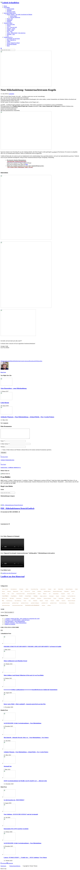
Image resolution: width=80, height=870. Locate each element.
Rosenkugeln (32, 361)
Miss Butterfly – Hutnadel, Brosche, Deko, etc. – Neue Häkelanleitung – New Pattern (26, 737)
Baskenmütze (15, 591)
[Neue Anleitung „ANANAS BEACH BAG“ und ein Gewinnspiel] (9, 811)
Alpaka (27, 589)
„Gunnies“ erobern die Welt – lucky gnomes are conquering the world (22, 618)
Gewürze (43, 605)
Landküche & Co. (8, 37)
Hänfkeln (16, 361)
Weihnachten (39, 361)
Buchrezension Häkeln (31, 593)
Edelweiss (33, 598)
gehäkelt (9, 21)
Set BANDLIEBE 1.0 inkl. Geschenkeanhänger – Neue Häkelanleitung (22, 723)
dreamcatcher (18, 598)
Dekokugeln (4, 361)
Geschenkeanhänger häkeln (17, 605)
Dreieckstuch (26, 598)
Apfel (55, 589)
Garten (8, 361)
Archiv (2, 612)
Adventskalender (14, 589)
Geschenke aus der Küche (13, 38)
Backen (3, 591)
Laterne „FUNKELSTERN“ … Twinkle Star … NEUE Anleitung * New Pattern (25, 857)
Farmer (25, 600)
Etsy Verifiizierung (18, 600)
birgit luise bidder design (10, 13)
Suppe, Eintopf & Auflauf (13, 43)
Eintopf (55, 598)
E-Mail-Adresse (5, 444)
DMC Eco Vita (4, 598)
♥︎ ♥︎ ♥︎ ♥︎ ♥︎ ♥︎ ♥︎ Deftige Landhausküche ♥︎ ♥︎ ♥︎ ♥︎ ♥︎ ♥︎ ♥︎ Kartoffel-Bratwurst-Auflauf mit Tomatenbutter (30, 689)
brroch (13, 593)
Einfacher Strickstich (47, 598)
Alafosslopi (21, 589)
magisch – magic (11, 28)
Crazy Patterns (5, 596)
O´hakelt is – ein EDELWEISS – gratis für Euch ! (17, 620)
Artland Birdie (60, 589)
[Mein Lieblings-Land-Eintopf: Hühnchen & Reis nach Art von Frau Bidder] (9, 672)
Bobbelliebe (66, 591)
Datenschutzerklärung (15, 866)
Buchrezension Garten (21, 593)
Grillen (8, 41)
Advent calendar (5, 589)
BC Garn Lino (27, 591)
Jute (19, 361)
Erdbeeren (68, 598)
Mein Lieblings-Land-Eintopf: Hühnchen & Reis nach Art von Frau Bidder (24, 675)
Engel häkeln (61, 598)
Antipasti (49, 589)
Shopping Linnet (11, 11)
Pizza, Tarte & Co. (11, 40)
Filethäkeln (35, 600)
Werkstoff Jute (8, 766)
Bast (21, 591)
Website (3, 446)
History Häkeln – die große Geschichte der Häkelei (19, 14)
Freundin (52, 600)
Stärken (9, 25)
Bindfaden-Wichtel (47, 591)
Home (5, 6)
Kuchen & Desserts (11, 44)
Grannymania (13, 16)
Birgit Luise (3, 372)
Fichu (30, 600)
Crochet (20, 596)
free (8, 35)
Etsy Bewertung (9, 600)
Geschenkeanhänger (6, 605)
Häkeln (12, 361)
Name (3, 441)
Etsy (3, 600)
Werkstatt (9, 10)
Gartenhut (63, 600)
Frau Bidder (7, 7)
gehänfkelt (9, 20)
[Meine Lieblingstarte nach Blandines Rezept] (9, 657)
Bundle (39, 593)
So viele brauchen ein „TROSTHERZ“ (14, 800)
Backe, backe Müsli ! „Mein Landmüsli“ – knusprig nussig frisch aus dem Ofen (25, 704)
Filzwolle (41, 600)
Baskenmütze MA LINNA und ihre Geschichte (16, 828)
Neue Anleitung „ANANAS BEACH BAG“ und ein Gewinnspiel (21, 814)
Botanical (73, 591)
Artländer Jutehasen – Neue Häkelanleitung (15, 622)
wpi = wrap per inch (12, 27)
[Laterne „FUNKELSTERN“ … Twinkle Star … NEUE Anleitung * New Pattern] (9, 854)
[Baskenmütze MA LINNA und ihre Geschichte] (9, 825)
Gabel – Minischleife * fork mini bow (16, 33)
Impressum (3, 866)
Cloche (68, 593)
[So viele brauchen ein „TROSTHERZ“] (9, 797)
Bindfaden (39, 591)
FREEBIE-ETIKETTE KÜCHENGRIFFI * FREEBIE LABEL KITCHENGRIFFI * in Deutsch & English (32, 646)
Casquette (63, 593)
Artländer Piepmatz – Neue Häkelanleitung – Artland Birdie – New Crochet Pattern (27, 417)
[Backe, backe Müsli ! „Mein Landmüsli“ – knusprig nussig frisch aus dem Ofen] (9, 701)
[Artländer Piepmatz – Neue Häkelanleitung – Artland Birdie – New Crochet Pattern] (9, 749)
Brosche (3, 593)
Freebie (46, 600)
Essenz (73, 598)
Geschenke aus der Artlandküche (32, 605)
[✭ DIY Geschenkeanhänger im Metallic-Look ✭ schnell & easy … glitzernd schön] (9, 777)
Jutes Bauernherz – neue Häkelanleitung (14, 388)
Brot (8, 593)
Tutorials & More (8, 23)
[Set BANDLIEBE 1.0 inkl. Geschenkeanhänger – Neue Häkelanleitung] (9, 720)
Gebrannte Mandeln (71, 600)
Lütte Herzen (5, 402)
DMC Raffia (12, 598)
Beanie (33, 591)
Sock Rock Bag (11, 24)
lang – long (9, 31)
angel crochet (43, 589)
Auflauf (76, 589)
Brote (8, 45)
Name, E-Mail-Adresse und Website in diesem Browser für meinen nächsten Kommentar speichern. (27, 449)
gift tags (49, 605)
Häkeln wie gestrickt (10, 624)
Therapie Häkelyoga (15, 17)
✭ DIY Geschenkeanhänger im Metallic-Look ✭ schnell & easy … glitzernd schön (25, 780)
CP (73, 593)
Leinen (22, 361)
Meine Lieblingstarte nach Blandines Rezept (15, 661)
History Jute (10, 18)
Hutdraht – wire (11, 34)
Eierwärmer (39, 598)
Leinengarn (26, 361)
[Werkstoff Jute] (9, 763)
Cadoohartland (55, 593)
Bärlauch (44, 593)
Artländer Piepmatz (69, 589)
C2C (49, 593)
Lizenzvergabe (10, 8)
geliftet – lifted (10, 30)
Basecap (9, 591)
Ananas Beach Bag (34, 589)
